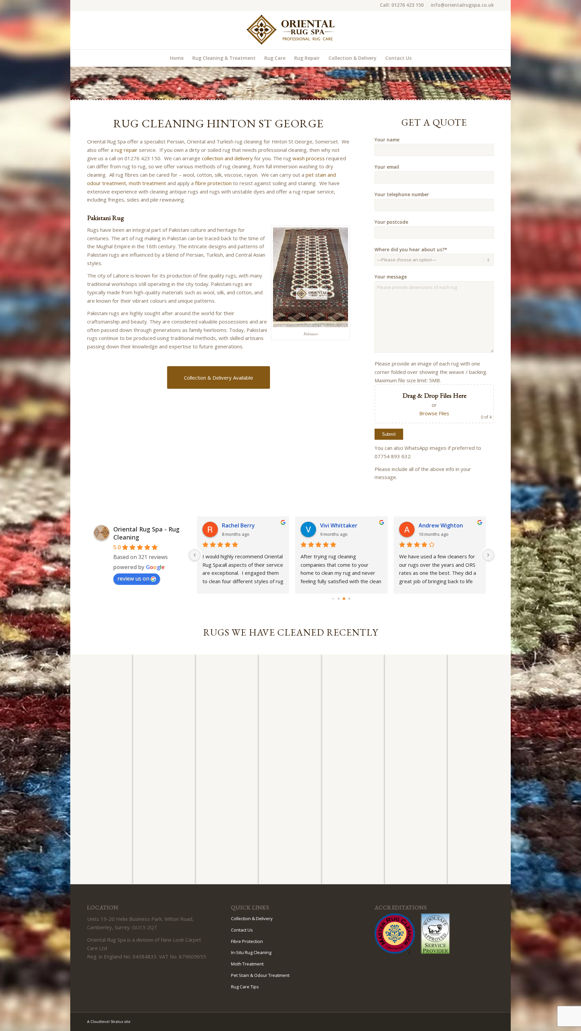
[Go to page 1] (339, 599)
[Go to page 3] (349, 599)
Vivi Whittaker (338, 525)
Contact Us (242, 930)
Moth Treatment (247, 964)
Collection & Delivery (252, 918)
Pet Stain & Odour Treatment (260, 975)
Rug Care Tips (245, 987)
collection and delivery (227, 158)
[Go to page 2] (344, 598)
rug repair (126, 149)
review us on (133, 578)
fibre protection (213, 183)
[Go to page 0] (333, 598)
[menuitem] (402, 5)
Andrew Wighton (441, 525)
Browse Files (434, 413)
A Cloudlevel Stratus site (108, 1021)
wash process (309, 158)
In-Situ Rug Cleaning (251, 952)
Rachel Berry (238, 525)
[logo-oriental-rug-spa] (290, 29)
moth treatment (147, 183)
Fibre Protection (247, 941)
